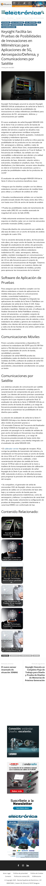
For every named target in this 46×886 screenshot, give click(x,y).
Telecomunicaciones (8, 27)
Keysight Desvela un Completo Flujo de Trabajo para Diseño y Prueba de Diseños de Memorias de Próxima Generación (35, 674)
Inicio (3, 18)
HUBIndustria (36, 876)
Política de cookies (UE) (21, 876)
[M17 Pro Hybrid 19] (23, 757)
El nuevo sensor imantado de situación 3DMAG (9, 670)
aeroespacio (15, 655)
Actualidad (10, 18)
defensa (36, 655)
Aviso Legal (6, 873)
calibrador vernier (11, 449)
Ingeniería (5, 25)
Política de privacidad (20, 873)
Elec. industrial (31, 22)
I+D (39, 22)
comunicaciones (26, 655)
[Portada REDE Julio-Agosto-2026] (23, 857)
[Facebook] (18, 866)
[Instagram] (23, 866)
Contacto (8, 876)
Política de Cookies (37, 873)
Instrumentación (16, 25)
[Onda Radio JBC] (23, 793)
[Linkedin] (28, 866)
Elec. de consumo (17, 22)
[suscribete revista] (23, 810)
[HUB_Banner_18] (23, 8)
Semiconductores (30, 25)
